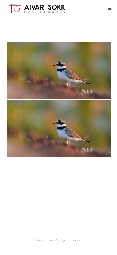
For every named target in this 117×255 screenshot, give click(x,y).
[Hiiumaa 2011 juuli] (59, 70)
